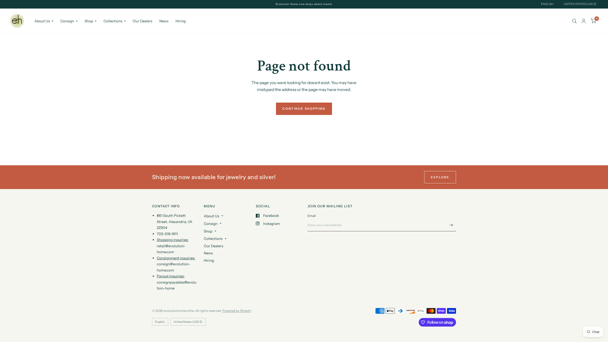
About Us (42, 21)
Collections (113, 21)
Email (312, 216)
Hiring (181, 21)
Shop (89, 21)
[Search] (574, 21)
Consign (67, 21)
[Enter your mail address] (451, 225)
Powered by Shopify (236, 311)
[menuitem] (44, 21)
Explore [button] (440, 177)
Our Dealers (142, 21)
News (163, 21)
